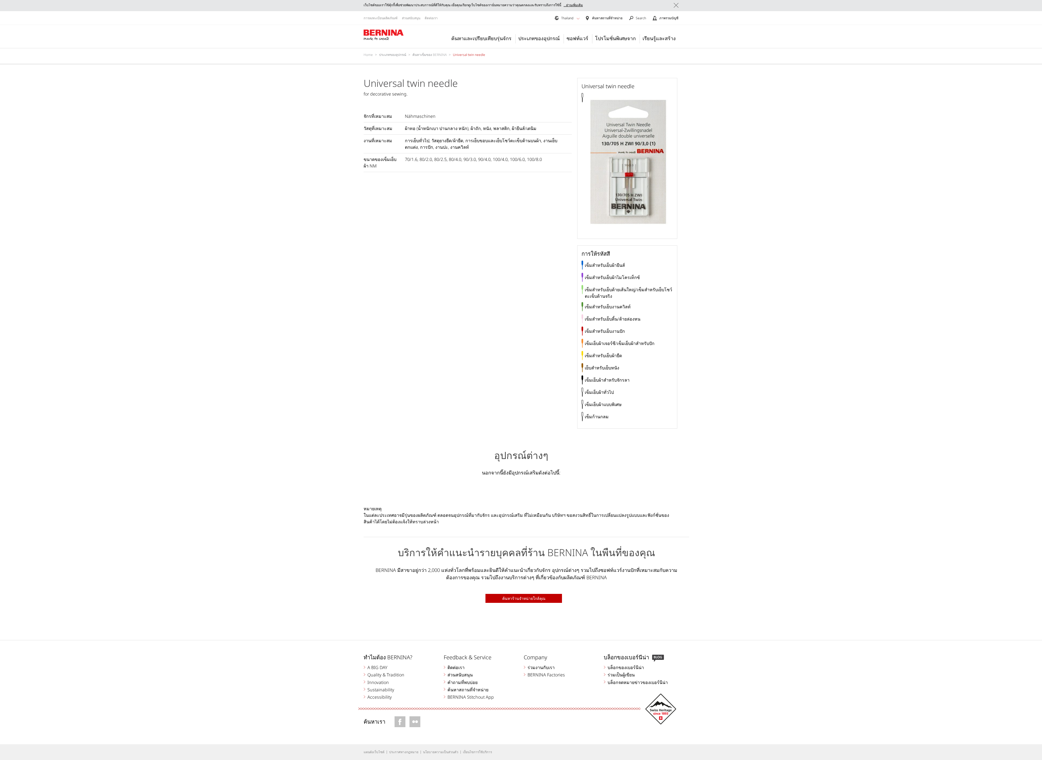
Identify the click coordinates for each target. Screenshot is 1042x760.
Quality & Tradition (385, 675)
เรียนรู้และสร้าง (659, 38)
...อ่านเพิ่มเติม (573, 5)
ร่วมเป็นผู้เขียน (621, 675)
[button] (578, 18)
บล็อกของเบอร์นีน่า (626, 667)
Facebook (400, 721)
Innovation (378, 682)
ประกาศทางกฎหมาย (403, 752)
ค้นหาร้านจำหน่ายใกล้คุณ (523, 598)
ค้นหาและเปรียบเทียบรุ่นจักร (481, 38)
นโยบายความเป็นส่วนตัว (440, 752)
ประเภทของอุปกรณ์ (539, 38)
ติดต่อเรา (431, 18)
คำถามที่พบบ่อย (462, 682)
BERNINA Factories (546, 675)
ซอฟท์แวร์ (577, 38)
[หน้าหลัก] (384, 35)
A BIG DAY (377, 667)
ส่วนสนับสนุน (411, 18)
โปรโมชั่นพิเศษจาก (615, 38)
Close (676, 5)
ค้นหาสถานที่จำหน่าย (467, 690)
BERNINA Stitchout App (470, 697)
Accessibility (379, 697)
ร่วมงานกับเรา (541, 667)
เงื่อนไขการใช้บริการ (477, 752)
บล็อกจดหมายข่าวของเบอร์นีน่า (638, 682)
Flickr (414, 721)
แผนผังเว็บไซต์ (374, 752)
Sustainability (380, 690)
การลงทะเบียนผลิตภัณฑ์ (381, 18)
